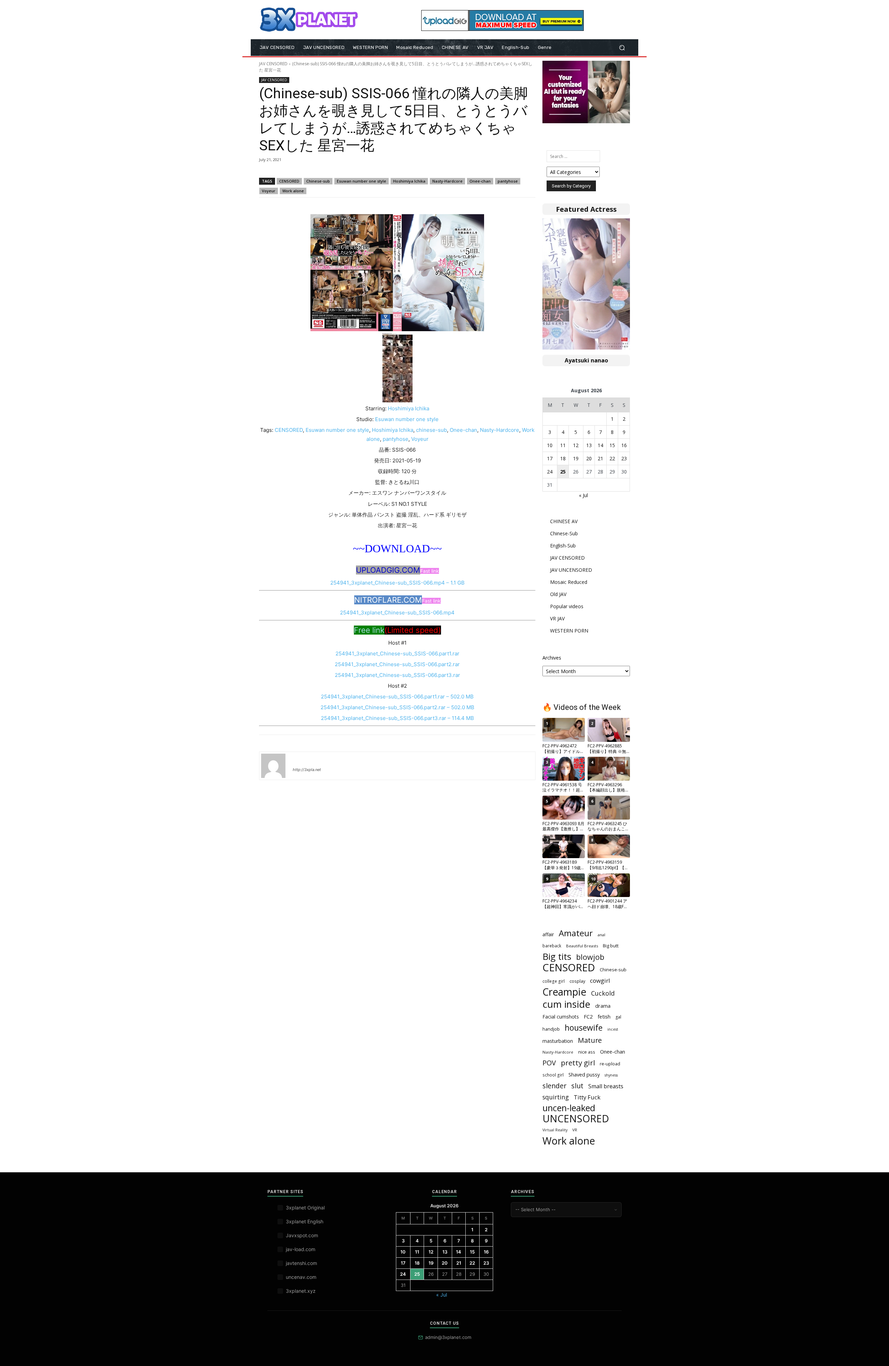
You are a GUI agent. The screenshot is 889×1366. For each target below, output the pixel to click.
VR (574, 1129)
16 (624, 445)
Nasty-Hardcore (447, 181)
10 (549, 445)
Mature (590, 1040)
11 (563, 445)
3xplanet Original (305, 1207)
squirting (555, 1097)
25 (563, 471)
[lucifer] (273, 766)
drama (602, 1005)
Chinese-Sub (564, 533)
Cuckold (603, 993)
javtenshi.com (301, 1263)
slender (554, 1085)
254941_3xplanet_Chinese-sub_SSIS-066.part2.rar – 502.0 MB (397, 707)
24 (549, 471)
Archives (551, 657)
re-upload (610, 1064)
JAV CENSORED (273, 64)
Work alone (293, 190)
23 (624, 458)
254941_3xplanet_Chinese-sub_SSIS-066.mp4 (397, 612)
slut (577, 1085)
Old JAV (558, 594)
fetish (604, 1016)
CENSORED (289, 181)
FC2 (588, 1016)
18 (563, 458)
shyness (611, 1075)
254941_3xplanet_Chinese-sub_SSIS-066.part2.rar (397, 664)
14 (600, 445)
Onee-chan (480, 181)
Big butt (610, 945)
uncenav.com (301, 1277)
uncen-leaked (568, 1108)
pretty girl (578, 1062)
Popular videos (566, 606)
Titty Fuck (587, 1097)
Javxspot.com (302, 1235)
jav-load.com (300, 1249)
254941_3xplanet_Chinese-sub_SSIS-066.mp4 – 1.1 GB (397, 582)
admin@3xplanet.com (448, 1337)
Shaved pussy (584, 1074)
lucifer (301, 759)
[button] (622, 48)
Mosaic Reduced (568, 582)
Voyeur (268, 190)
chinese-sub (431, 430)
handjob (551, 1029)
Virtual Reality (554, 1130)
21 (600, 458)
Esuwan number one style (361, 181)
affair (548, 934)
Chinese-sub (318, 181)
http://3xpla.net (307, 769)
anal (601, 934)
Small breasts (605, 1086)
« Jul (583, 495)
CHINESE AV (564, 521)
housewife (584, 1027)
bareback (551, 945)
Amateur (576, 933)
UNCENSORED (575, 1118)
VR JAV (557, 618)
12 (576, 445)
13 (589, 445)
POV (549, 1062)
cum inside (566, 1004)
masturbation (557, 1041)
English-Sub (563, 545)
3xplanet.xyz (301, 1291)
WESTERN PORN (569, 630)
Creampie (564, 992)
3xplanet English (304, 1221)
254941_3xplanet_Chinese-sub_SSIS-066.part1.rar (397, 653)
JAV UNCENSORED (571, 570)
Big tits (556, 956)
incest (612, 1029)
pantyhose (508, 181)
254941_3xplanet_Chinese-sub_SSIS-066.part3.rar (397, 675)
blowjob (590, 957)
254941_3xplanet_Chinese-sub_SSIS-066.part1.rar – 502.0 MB (397, 696)
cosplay (577, 981)
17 (549, 458)
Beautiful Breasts (582, 945)
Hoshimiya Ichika (409, 181)
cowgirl (600, 980)
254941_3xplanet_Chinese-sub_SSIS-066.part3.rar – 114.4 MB (397, 718)
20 (589, 458)
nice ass (586, 1052)
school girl (553, 1075)
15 (612, 445)
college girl (553, 981)
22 (612, 458)
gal (618, 1017)
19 (576, 458)
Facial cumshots (560, 1016)
